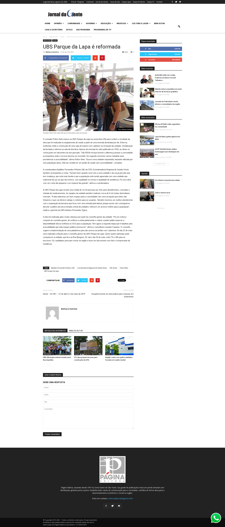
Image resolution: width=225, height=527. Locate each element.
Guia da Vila (115, 2)
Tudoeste (90, 2)
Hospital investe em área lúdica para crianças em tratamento (113, 295)
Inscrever (176, 60)
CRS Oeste (113, 268)
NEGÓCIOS (121, 23)
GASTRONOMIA (83, 29)
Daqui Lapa (126, 2)
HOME (47, 23)
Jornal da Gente (102, 2)
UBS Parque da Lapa (51, 271)
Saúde (55, 40)
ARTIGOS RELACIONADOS (55, 331)
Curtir (177, 49)
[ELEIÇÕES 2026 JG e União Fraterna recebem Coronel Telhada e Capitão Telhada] (147, 79)
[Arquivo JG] (88, 346)
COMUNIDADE (74, 23)
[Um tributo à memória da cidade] (147, 184)
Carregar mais (160, 163)
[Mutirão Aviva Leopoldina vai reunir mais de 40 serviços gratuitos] (147, 93)
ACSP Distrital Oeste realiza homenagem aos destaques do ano (167, 151)
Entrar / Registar (77, 2)
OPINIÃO (58, 23)
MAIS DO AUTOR (76, 331)
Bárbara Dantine (52, 52)
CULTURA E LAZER (140, 23)
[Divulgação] (57, 346)
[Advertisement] (88, 255)
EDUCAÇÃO (106, 23)
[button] (179, 26)
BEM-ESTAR (159, 23)
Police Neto (124, 268)
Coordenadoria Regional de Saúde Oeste (92, 268)
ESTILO (69, 29)
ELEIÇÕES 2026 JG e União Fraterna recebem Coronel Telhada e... (165, 77)
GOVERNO (90, 23)
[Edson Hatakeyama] (119, 346)
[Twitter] (176, 1)
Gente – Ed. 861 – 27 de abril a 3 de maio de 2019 (64, 294)
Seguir (177, 54)
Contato (159, 2)
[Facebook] (172, 1)
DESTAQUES (47, 354)
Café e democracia (162, 193)
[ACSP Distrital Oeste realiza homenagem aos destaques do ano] (147, 153)
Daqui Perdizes (139, 2)
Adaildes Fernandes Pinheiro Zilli (62, 268)
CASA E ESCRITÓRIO (54, 29)
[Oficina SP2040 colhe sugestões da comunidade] (147, 127)
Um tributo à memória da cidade (167, 180)
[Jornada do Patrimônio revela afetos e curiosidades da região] (147, 105)
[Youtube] (180, 1)
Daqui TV (150, 2)
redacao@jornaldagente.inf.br (120, 498)
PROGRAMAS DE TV (102, 29)
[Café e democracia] (147, 196)
